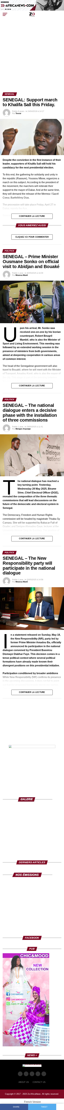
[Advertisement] (32, 59)
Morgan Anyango (23, 429)
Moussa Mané (22, 275)
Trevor (18, 113)
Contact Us (39, 1082)
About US (23, 1082)
